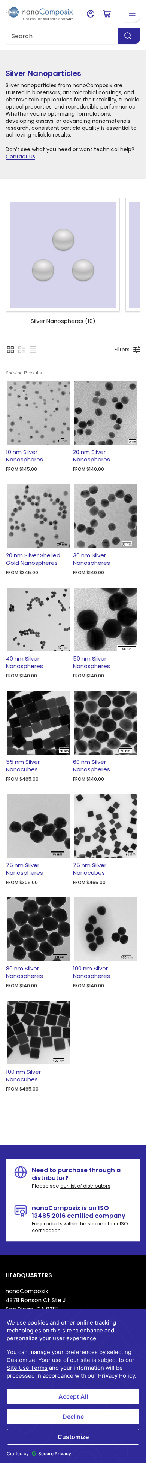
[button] (10, 349)
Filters (122, 349)
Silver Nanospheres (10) (63, 321)
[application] (73, 1386)
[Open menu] (132, 14)
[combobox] (73, 36)
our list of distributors (85, 1185)
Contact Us (20, 156)
